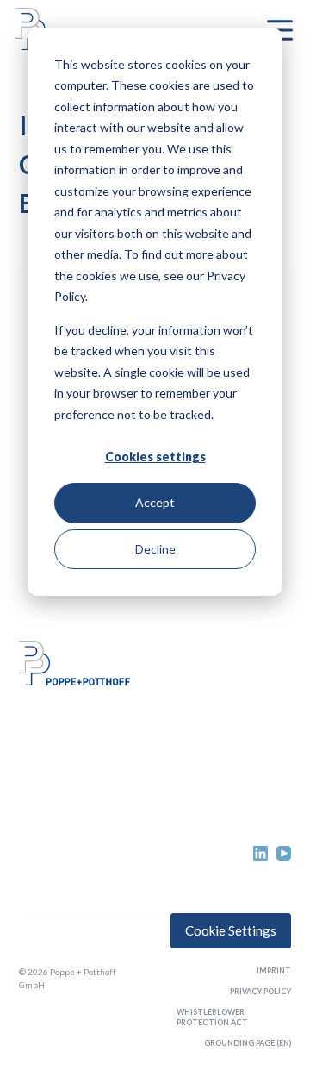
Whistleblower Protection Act (212, 1017)
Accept (155, 502)
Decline (155, 549)
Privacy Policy (260, 991)
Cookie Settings (230, 930)
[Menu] (280, 30)
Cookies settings (155, 456)
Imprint (274, 970)
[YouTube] (283, 853)
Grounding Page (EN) (247, 1043)
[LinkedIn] (260, 853)
